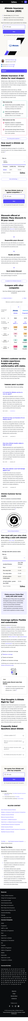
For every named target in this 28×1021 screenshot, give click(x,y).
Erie (2, 943)
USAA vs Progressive (6, 950)
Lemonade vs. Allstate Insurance (9, 819)
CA (17, 969)
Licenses (19, 1012)
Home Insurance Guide (6, 903)
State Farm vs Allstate (6, 938)
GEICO (10, 636)
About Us (14, 991)
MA (2, 973)
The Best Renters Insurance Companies (10, 824)
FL (3, 971)
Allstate (5, 169)
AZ (13, 969)
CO (20, 969)
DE (1, 971)
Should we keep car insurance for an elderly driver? (14, 418)
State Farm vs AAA (5, 957)
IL (10, 971)
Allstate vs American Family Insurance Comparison (13, 812)
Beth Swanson (10, 66)
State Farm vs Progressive (7, 930)
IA (13, 971)
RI (13, 974)
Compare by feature (7, 298)
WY (10, 976)
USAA (2, 923)
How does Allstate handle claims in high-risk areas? (13, 444)
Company (5, 160)
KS (15, 971)
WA (4, 976)
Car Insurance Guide (6, 900)
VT (26, 974)
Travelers (3, 945)
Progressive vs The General (7, 940)
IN (12, 971)
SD (17, 974)
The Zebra (17, 796)
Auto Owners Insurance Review (8, 809)
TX (21, 974)
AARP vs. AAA (4, 928)
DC (24, 969)
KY (17, 971)
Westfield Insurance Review (7, 831)
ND (4, 974)
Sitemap (3, 915)
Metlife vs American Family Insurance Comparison (13, 829)
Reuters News (20, 798)
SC (15, 974)
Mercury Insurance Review (7, 817)
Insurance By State (6, 965)
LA (19, 971)
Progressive (4, 925)
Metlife (2, 952)
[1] (5, 151)
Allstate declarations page (7, 665)
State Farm (14, 636)
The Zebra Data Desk (6, 917)
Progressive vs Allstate (6, 960)
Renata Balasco (11, 59)
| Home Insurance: (16, 976)
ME (22, 971)
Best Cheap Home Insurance (8, 907)
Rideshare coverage (8, 654)
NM (23, 973)
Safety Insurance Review (7, 827)
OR (10, 974)
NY (25, 973)
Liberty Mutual (23, 636)
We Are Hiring (14, 996)
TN (20, 974)
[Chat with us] (25, 2)
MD (24, 971)
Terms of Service (6, 1012)
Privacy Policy (14, 1012)
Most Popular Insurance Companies (16, 841)
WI (8, 976)
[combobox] (14, 162)
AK (12, 969)
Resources (3, 892)
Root (2, 933)
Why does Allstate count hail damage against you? (14, 469)
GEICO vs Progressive (6, 947)
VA (1, 976)
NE (15, 973)
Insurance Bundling (5, 912)
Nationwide (4, 955)
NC (2, 974)
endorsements (8, 643)
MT (13, 973)
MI (4, 973)
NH (19, 973)
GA (5, 971)
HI (7, 971)
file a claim (11, 540)
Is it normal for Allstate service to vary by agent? (12, 393)
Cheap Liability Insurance (7, 895)
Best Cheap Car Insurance (7, 905)
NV (17, 973)
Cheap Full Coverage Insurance (8, 898)
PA (12, 974)
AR (15, 969)
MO (10, 973)
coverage (8, 627)
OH (6, 974)
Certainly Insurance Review (7, 814)
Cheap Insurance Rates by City (8, 910)
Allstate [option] (5, 162)
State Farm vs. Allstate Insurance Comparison (12, 822)
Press (14, 993)
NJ (21, 973)
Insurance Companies (6, 920)
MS (8, 973)
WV (6, 976)
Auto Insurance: (5, 969)
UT (24, 974)
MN (6, 973)
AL (9, 969)
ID (9, 971)
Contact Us (14, 998)
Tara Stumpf (10, 64)
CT (21, 969)
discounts (12, 229)
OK (8, 974)
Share (25, 298)
